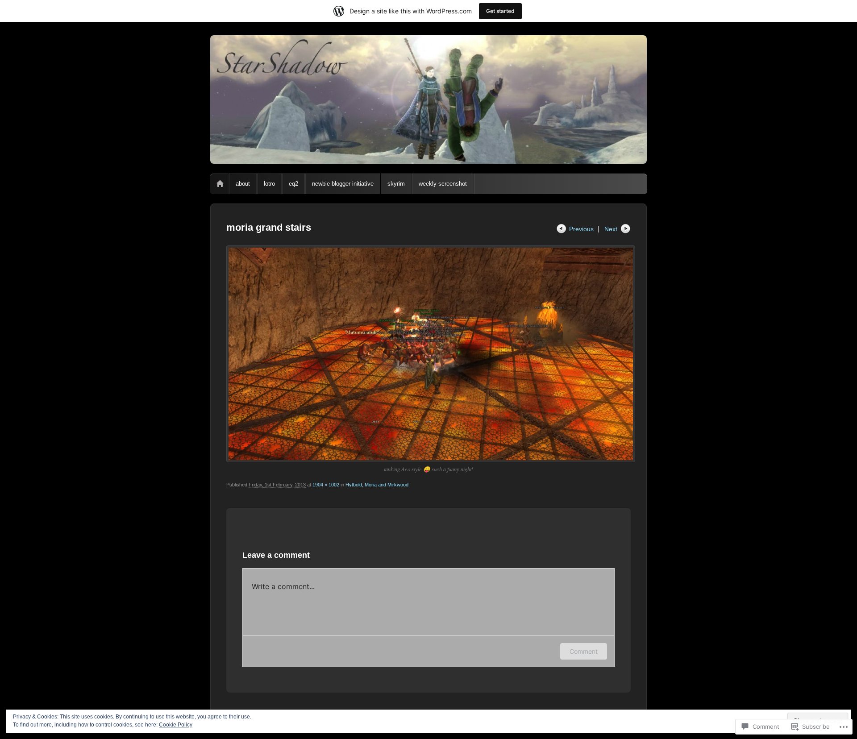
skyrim (396, 183)
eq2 (293, 183)
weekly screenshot (443, 183)
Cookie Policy (175, 725)
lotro (269, 183)
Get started (500, 11)
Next (610, 228)
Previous (581, 228)
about (243, 183)
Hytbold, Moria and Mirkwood (376, 484)
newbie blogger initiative (343, 183)
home (220, 184)
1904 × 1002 (325, 484)
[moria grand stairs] (428, 353)
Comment (584, 651)
